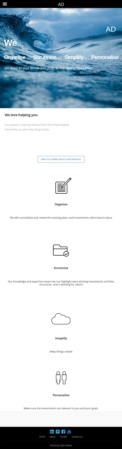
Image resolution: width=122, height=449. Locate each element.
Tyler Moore (66, 445)
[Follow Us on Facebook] (63, 432)
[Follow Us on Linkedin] (52, 432)
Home (42, 436)
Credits (63, 436)
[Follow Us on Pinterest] (58, 432)
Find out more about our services (61, 159)
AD (61, 4)
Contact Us (77, 436)
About (53, 436)
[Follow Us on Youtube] (69, 432)
